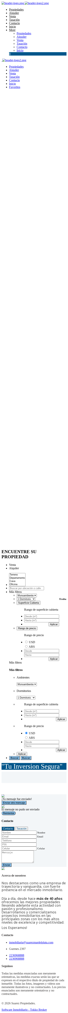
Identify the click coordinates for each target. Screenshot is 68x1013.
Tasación (14, 19)
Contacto (14, 23)
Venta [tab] (12, 564)
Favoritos (14, 87)
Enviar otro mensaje (14, 802)
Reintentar (8, 813)
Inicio (12, 26)
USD (32, 642)
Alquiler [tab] (14, 568)
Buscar (14, 758)
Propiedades (16, 9)
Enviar (6, 865)
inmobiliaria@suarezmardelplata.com (31, 942)
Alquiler (14, 13)
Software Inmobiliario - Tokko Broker (24, 1009)
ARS (32, 646)
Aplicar (54, 624)
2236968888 (16, 955)
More (12, 30)
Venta (12, 16)
